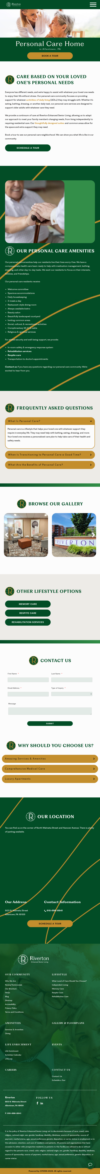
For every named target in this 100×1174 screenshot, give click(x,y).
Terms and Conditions (14, 1012)
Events (57, 1044)
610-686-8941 (55, 910)
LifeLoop (8, 1059)
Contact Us (57, 1076)
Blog (7, 996)
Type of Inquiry (58, 688)
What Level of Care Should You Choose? (69, 981)
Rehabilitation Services (28, 622)
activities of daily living (38, 100)
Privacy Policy (11, 1008)
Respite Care (27, 613)
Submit (50, 724)
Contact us (11, 366)
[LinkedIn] (41, 1103)
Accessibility (10, 1004)
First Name (13, 674)
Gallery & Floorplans (68, 1023)
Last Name (56, 674)
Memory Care (28, 604)
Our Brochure (11, 989)
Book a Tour (50, 56)
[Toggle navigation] (93, 4)
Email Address (14, 688)
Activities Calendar (13, 1055)
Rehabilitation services (20, 351)
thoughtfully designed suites (49, 123)
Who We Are (10, 981)
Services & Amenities (14, 1029)
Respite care (14, 355)
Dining (8, 1033)
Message (12, 704)
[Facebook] (37, 1103)
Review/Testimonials (13, 985)
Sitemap (8, 1000)
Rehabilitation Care (60, 996)
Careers (11, 1069)
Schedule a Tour (28, 148)
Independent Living (60, 985)
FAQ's (7, 992)
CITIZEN (43, 1171)
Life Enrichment (11, 1051)
